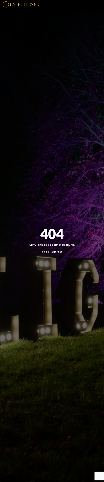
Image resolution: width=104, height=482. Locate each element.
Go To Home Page (52, 252)
